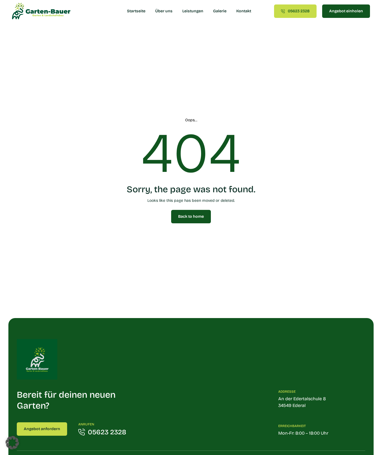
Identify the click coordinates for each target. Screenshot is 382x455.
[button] (12, 442)
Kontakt (243, 11)
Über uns (164, 11)
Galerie (220, 11)
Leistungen (192, 11)
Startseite (136, 11)
